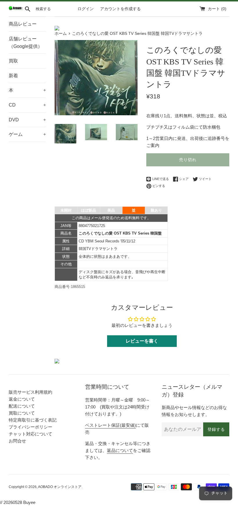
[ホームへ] (16, 9)
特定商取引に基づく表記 (33, 419)
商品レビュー (23, 23)
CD (27, 104)
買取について (22, 412)
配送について (22, 406)
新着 (13, 75)
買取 (13, 60)
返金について (22, 399)
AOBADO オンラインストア (60, 487)
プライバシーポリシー (30, 426)
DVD (27, 119)
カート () (217, 9)
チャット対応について (30, 433)
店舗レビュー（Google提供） (25, 42)
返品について (120, 450)
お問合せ (17, 440)
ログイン (85, 9)
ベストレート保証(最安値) (110, 425)
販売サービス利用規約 (30, 392)
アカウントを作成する (120, 9)
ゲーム (27, 134)
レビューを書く (142, 340)
